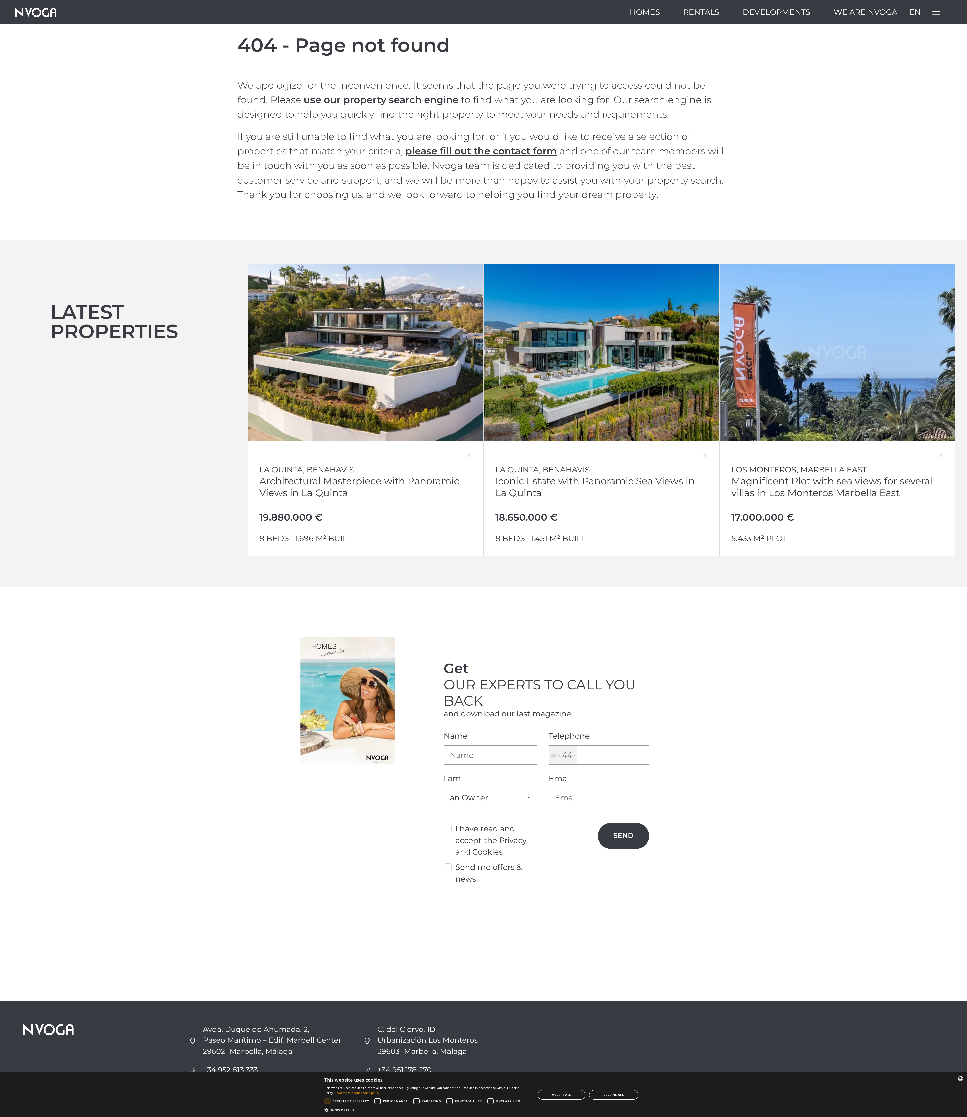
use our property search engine (381, 100)
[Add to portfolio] (472, 451)
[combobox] (563, 755)
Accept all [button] (561, 1095)
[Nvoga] (35, 12)
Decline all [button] (613, 1095)
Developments (776, 12)
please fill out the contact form (481, 151)
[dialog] (483, 1094)
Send (623, 835)
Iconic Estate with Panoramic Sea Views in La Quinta (595, 487)
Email (560, 778)
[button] (427, 1110)
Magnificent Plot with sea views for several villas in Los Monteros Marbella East (832, 487)
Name (456, 736)
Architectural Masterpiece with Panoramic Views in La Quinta (359, 487)
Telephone (569, 736)
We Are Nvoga (865, 12)
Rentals (701, 12)
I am (452, 778)
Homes (645, 12)
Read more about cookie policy (357, 1093)
